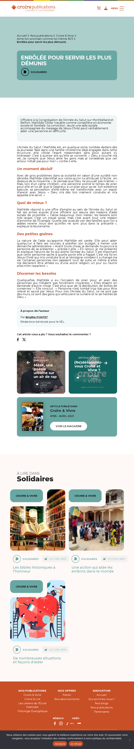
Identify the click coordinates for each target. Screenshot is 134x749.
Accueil (22, 35)
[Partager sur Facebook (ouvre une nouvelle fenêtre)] (18, 340)
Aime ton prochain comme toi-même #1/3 (45, 38)
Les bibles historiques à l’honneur (34, 569)
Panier (67, 695)
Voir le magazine (68, 426)
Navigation (101, 690)
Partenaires (101, 711)
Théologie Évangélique (32, 711)
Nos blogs (101, 703)
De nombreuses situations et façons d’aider (37, 660)
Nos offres (67, 690)
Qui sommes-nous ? (101, 699)
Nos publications (41, 35)
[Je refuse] (129, 739)
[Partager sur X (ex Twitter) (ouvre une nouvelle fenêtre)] (24, 340)
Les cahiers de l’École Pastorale (32, 705)
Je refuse (75, 743)
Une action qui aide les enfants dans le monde (93, 569)
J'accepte (59, 743)
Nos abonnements (66, 699)
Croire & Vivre (65, 35)
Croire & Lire (32, 699)
